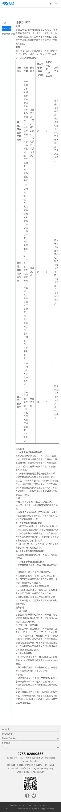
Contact (46, 805)
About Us (7, 729)
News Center (9, 738)
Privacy (30, 805)
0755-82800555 (30, 753)
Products (7, 733)
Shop (5, 747)
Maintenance (8, 33)
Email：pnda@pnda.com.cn (30, 771)
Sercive (6, 742)
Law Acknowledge (17, 805)
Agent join (38, 805)
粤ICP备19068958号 (46, 808)
